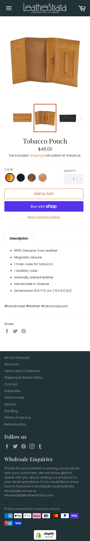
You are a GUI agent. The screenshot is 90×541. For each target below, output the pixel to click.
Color (8, 169)
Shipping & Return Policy (23, 377)
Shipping (36, 155)
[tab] (19, 238)
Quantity (70, 171)
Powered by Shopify (47, 509)
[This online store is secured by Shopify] (45, 538)
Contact (11, 384)
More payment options (44, 217)
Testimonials (14, 397)
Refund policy (15, 424)
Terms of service (17, 417)
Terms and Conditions (22, 371)
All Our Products (16, 357)
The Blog (11, 411)
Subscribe (12, 391)
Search (10, 404)
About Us (11, 364)
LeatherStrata (24, 509)
